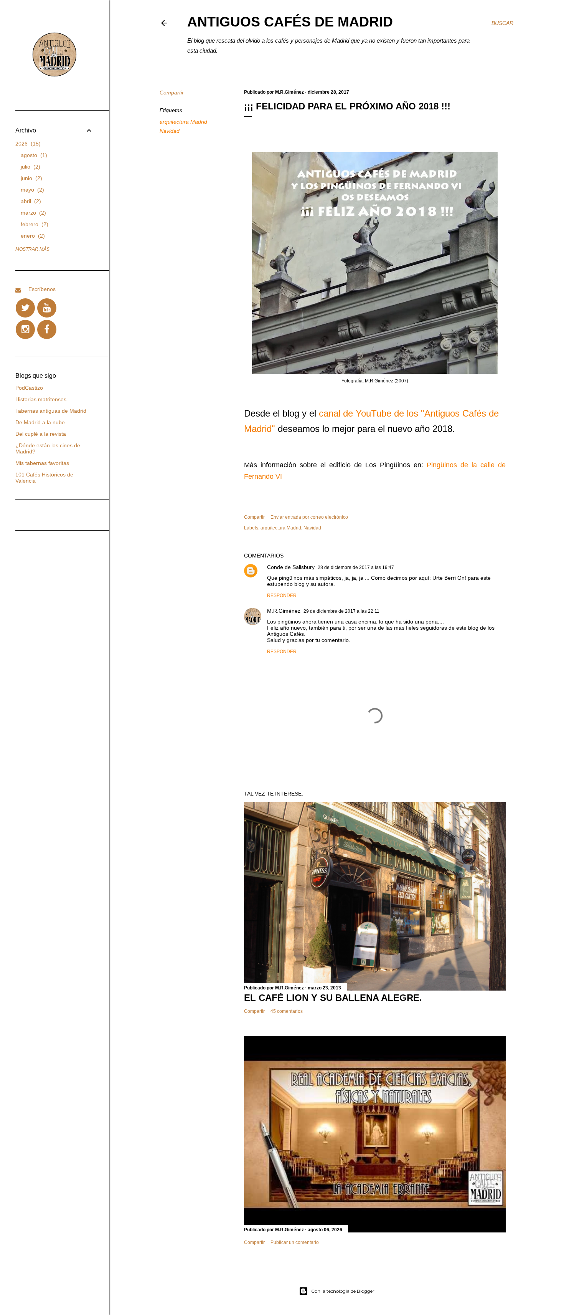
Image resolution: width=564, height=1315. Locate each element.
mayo (31, 190)
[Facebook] (46, 329)
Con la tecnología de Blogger (342, 1291)
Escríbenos (42, 289)
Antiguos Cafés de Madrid (290, 22)
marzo (32, 213)
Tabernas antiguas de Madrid (50, 411)
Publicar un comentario (294, 1242)
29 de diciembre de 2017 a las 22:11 (341, 611)
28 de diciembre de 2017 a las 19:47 (356, 567)
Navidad (170, 131)
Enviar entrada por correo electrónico (309, 517)
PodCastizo (29, 388)
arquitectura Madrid (183, 122)
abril (30, 201)
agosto (33, 155)
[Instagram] (25, 329)
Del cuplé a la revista (40, 434)
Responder (282, 595)
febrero (33, 224)
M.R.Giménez (283, 611)
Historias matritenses (40, 399)
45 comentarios (286, 1011)
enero (32, 236)
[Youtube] (46, 308)
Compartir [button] (172, 92)
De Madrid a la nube (40, 422)
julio (29, 167)
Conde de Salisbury (291, 567)
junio (30, 178)
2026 (27, 144)
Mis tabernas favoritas (42, 463)
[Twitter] (25, 308)
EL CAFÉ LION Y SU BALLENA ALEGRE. (333, 997)
